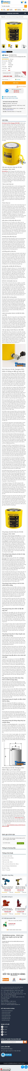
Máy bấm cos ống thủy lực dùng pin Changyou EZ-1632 (7, 888)
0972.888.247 (7, 1001)
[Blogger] (2, 1032)
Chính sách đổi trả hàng (6, 1015)
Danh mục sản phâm (12, 14)
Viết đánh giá (20, 843)
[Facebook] (2, 1027)
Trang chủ (3, 16)
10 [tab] (20, 929)
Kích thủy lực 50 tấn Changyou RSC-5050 (10, 123)
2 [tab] (8, 929)
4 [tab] (11, 929)
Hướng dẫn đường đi (7, 106)
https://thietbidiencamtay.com (10, 1003)
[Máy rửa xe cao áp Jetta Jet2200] (5, 924)
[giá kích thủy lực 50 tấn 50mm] (11, 46)
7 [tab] (16, 929)
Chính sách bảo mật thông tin (7, 1010)
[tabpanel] (14, 924)
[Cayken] (5, 979)
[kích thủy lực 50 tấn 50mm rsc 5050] (17, 46)
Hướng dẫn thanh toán (6, 1018)
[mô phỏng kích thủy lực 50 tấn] (24, 46)
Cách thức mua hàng (6, 1020)
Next (25, 46)
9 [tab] (19, 929)
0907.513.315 (13, 1001)
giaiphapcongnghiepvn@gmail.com (13, 1004)
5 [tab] (13, 929)
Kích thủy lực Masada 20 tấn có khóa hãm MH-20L (20, 909)
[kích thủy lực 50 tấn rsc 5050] (4, 46)
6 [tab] (14, 929)
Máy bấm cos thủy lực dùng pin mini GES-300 (20, 887)
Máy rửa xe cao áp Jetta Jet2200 (15, 920)
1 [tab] (7, 929)
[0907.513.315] (7, 90)
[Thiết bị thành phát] (14, 979)
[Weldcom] (22, 979)
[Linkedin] (2, 1034)
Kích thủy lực (5, 171)
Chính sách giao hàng (6, 1013)
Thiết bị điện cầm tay (19, 817)
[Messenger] (22, 1067)
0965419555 (6, 1069)
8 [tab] (17, 929)
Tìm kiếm (25, 6)
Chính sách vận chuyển (6, 1012)
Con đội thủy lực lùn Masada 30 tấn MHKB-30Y (7, 909)
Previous (2, 46)
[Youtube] (2, 1029)
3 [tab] (10, 929)
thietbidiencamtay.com (13, 1063)
